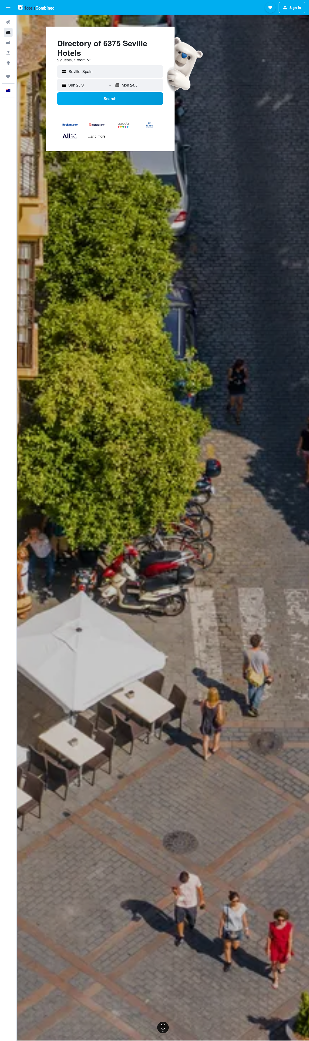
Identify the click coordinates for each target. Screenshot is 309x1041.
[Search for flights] (8, 22)
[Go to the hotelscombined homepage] (36, 7)
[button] (8, 7)
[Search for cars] (8, 42)
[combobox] (74, 60)
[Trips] (8, 76)
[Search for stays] (8, 32)
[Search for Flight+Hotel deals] (8, 53)
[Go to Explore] (8, 63)
